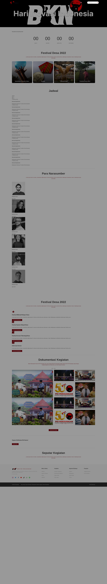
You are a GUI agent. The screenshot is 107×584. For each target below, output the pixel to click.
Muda (41, 2)
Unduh (77, 2)
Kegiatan (60, 2)
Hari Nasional (53, 2)
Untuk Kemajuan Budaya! (69, 2)
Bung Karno (47, 2)
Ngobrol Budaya (34, 2)
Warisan (26, 2)
